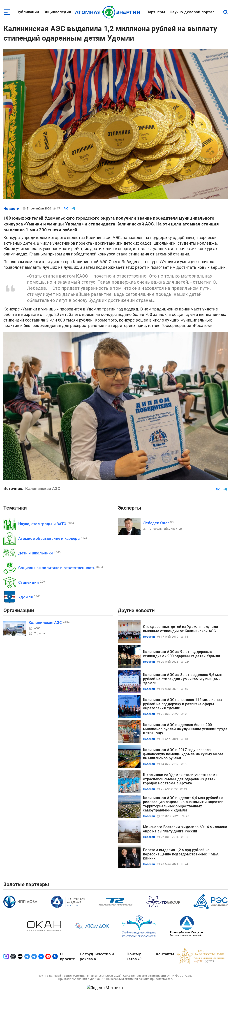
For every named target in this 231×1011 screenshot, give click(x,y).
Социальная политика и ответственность (56, 567)
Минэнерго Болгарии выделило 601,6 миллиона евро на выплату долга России (185, 829)
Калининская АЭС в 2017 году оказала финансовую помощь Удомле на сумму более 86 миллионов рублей (183, 754)
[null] (66, 208)
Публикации (27, 12)
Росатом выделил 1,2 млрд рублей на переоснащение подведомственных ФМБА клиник (181, 854)
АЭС (37, 628)
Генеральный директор (165, 528)
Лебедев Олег (156, 523)
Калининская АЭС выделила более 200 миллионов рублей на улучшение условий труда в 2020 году (185, 729)
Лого (108, 12)
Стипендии (28, 582)
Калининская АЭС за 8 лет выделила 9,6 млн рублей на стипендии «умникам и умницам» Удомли (182, 679)
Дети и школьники (35, 553)
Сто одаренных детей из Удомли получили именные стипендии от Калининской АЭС (180, 629)
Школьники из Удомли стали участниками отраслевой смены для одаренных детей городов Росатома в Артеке (180, 779)
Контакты (165, 954)
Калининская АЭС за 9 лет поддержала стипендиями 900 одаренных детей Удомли (181, 654)
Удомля (25, 597)
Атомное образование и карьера (49, 538)
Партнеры (155, 12)
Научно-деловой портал (192, 12)
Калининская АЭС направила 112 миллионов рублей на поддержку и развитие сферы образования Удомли (182, 704)
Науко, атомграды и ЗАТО (42, 524)
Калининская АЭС (45, 622)
